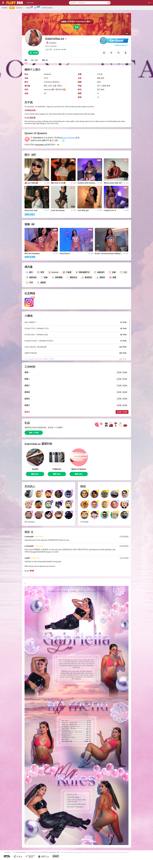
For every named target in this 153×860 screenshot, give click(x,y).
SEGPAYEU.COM (54, 852)
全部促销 (28, 8)
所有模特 (4, 8)
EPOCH (46, 852)
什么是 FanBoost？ (121, 45)
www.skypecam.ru (21, 852)
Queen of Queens (69, 138)
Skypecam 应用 (47, 8)
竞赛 (35, 8)
